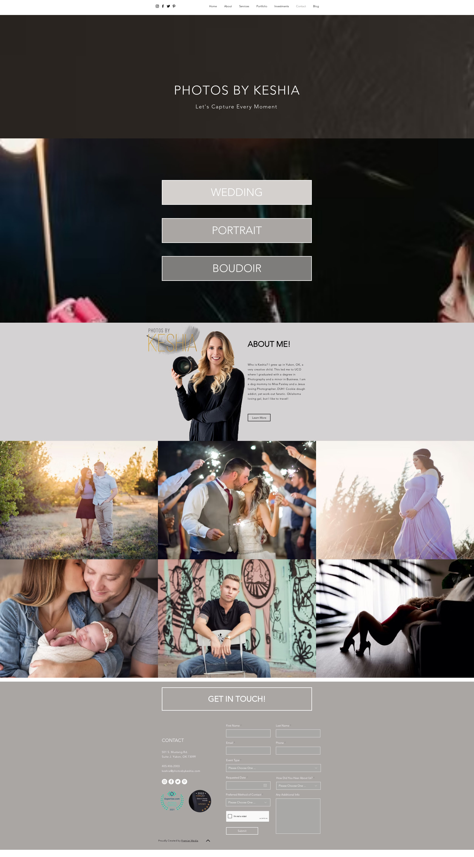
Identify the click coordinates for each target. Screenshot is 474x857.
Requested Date (237, 777)
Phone (280, 742)
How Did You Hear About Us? (294, 778)
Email (229, 742)
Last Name (282, 725)
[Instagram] (157, 6)
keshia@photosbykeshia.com (181, 771)
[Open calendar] (265, 785)
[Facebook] (163, 6)
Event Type (232, 760)
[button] (281, 6)
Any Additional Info (288, 794)
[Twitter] (168, 6)
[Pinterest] (174, 6)
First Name (233, 725)
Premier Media (189, 840)
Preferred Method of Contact (243, 794)
